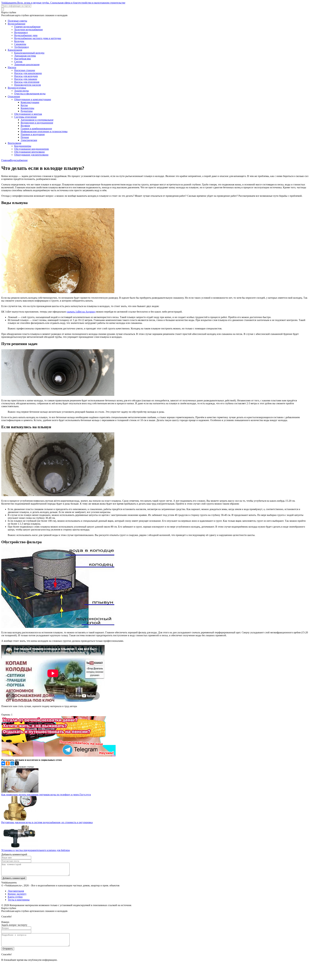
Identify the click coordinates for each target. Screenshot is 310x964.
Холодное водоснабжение (28, 29)
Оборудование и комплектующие (32, 99)
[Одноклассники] (8, 763)
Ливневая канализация (26, 64)
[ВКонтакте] (3, 763)
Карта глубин (15, 896)
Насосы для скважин (25, 79)
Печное (25, 137)
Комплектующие (30, 102)
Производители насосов (27, 84)
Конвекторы (27, 108)
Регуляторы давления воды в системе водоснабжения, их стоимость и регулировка (47, 822)
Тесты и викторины (19, 899)
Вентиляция (14, 143)
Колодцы (19, 41)
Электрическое (29, 140)
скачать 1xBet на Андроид (81, 311)
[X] (17, 763)
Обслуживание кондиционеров (31, 149)
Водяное (25, 125)
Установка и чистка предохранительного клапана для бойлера (35, 850)
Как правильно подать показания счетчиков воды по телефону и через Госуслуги (46, 794)
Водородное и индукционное (37, 122)
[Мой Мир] (12, 763)
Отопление (14, 96)
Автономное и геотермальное (37, 119)
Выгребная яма (22, 58)
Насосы (12, 67)
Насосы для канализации (28, 73)
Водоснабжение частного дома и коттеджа (37, 38)
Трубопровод (21, 47)
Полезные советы (17, 20)
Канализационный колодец (29, 52)
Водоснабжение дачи (25, 35)
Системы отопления (25, 117)
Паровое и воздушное (33, 134)
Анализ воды (21, 90)
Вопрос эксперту (17, 893)
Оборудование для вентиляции (31, 154)
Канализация (15, 50)
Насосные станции (24, 70)
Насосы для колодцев (26, 76)
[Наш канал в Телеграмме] (58, 755)
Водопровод (21, 32)
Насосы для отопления (26, 82)
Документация (16, 891)
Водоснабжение (16, 23)
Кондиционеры (22, 146)
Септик (18, 61)
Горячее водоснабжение (27, 26)
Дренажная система (25, 55)
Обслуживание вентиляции (29, 151)
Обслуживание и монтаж (28, 114)
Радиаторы (27, 111)
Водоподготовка (17, 87)
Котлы (24, 105)
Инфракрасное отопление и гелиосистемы (44, 131)
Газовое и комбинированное (36, 128)
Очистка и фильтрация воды (30, 93)
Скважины (20, 44)
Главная (5, 160)
